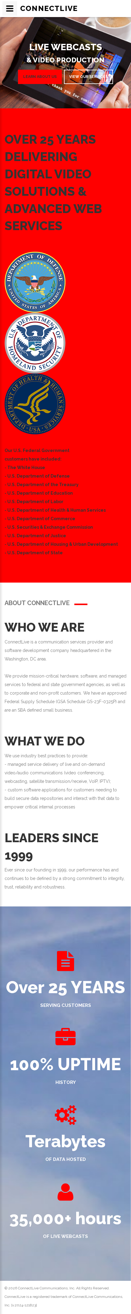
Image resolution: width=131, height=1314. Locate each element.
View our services (88, 77)
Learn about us (40, 77)
